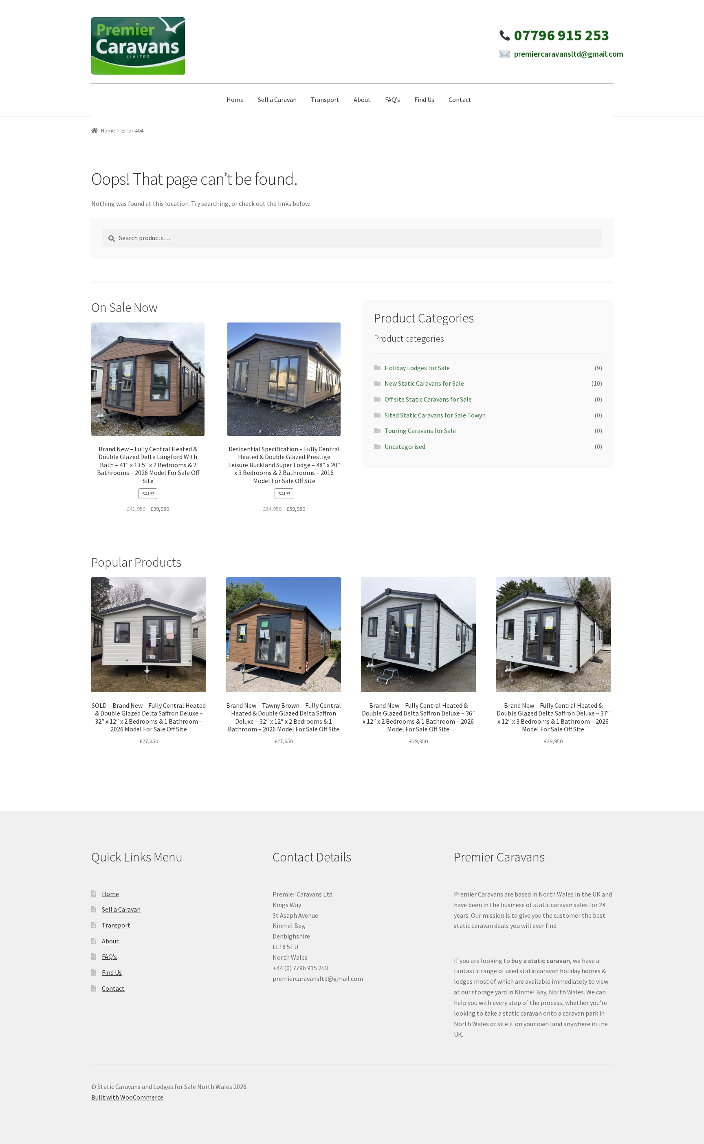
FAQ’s (392, 99)
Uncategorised (405, 446)
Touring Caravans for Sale (420, 430)
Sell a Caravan (277, 99)
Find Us (424, 99)
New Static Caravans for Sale (424, 383)
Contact (460, 99)
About (362, 99)
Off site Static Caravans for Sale (428, 399)
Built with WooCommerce (127, 1097)
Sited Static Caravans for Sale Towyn (435, 415)
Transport (325, 99)
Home (235, 99)
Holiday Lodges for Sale (417, 368)
